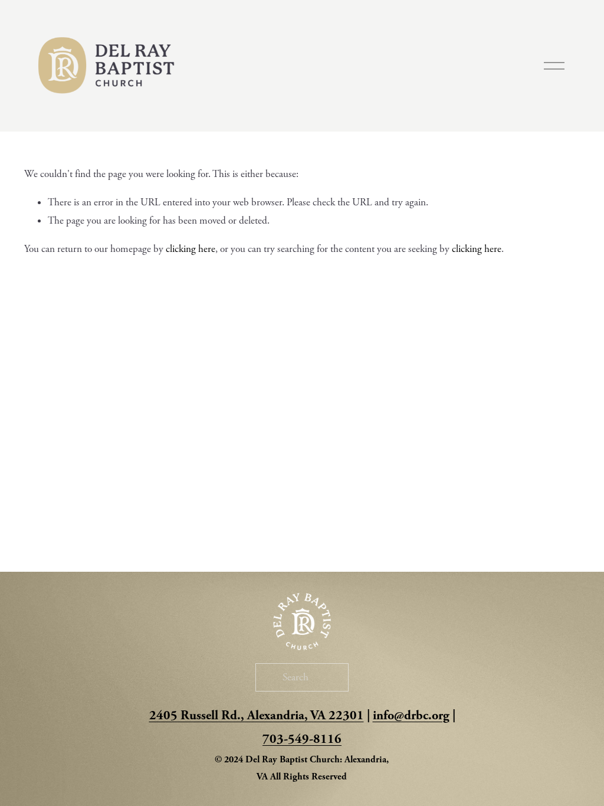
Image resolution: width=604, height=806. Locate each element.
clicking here (190, 249)
